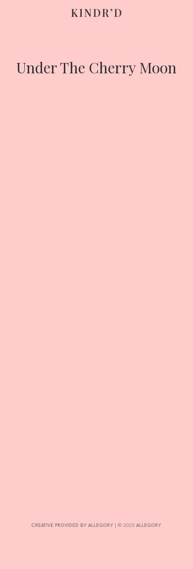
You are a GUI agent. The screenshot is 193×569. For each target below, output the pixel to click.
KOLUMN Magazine (54, 314)
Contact (13, 370)
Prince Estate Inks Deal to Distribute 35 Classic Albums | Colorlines (81, 267)
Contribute (13, 273)
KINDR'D (83, 306)
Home (13, 192)
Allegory (148, 525)
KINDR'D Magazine (120, 306)
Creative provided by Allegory (72, 525)
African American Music (38, 306)
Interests (13, 324)
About (13, 227)
